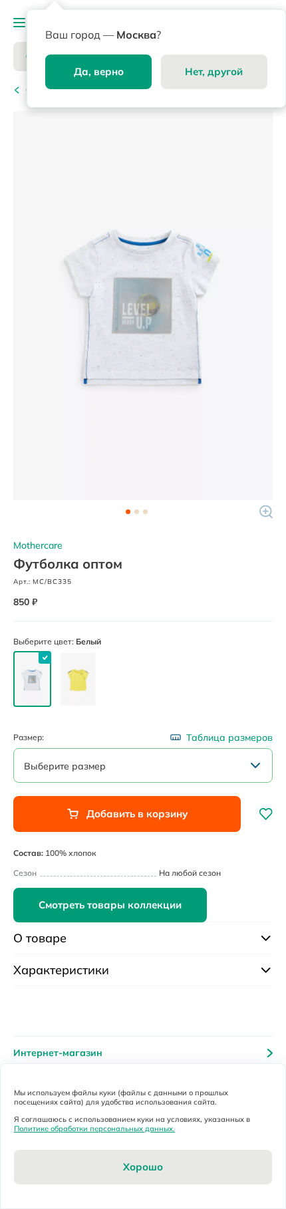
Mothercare (38, 545)
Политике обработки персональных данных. (94, 1128)
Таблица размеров (229, 737)
